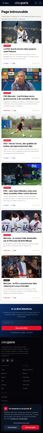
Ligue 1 (3, 377)
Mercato (4, 373)
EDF (2, 388)
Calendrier (26, 377)
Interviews (26, 384)
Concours (4, 401)
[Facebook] (7, 360)
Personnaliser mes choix (22, 423)
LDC (2, 381)
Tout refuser (12, 427)
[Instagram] (12, 360)
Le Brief (25, 388)
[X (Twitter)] (3, 360)
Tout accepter (30, 427)
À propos (4, 397)
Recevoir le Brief (21, 328)
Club (2, 369)
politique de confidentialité (19, 419)
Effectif (25, 373)
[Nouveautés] (36, 3)
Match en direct (28, 369)
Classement (26, 381)
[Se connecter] (40, 3)
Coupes (3, 384)
